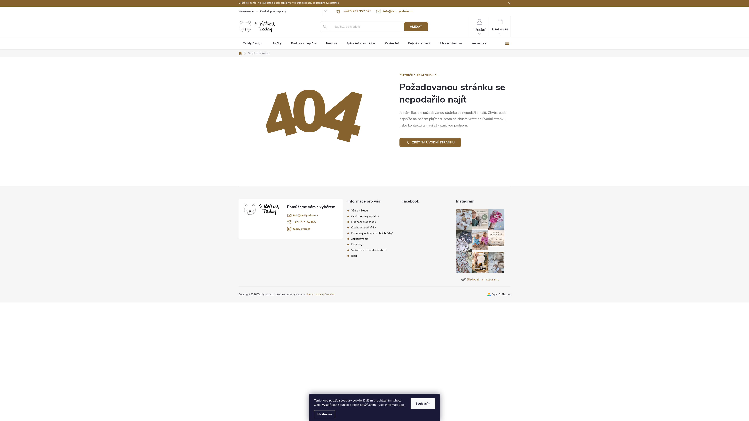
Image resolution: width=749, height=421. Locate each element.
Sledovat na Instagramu (483, 279)
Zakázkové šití (359, 239)
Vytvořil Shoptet (501, 294)
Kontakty (356, 244)
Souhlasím (422, 404)
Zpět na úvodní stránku (433, 142)
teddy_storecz (301, 229)
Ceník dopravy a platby (273, 11)
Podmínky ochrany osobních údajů (372, 233)
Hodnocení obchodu (363, 222)
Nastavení (324, 414)
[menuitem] (253, 43)
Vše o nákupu (246, 11)
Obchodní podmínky (363, 227)
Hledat (416, 27)
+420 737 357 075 (304, 222)
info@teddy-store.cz (305, 215)
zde (401, 405)
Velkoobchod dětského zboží (368, 250)
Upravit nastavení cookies (320, 294)
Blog (354, 256)
